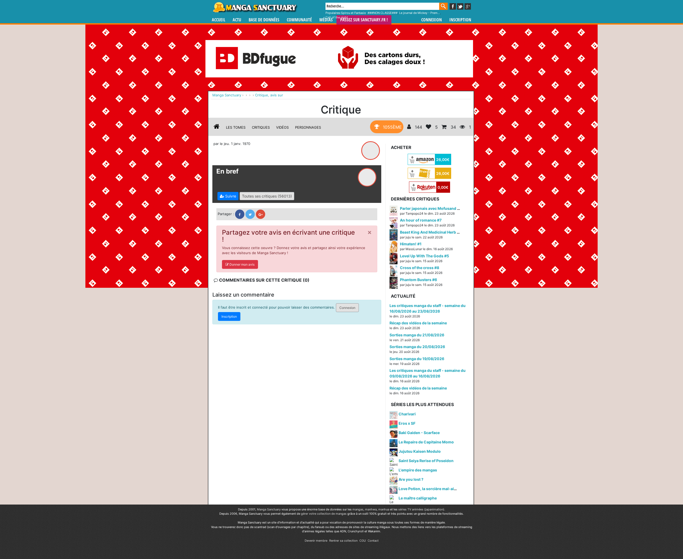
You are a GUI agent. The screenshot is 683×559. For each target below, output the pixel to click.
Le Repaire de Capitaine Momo (426, 442)
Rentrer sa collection (343, 540)
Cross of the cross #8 (419, 267)
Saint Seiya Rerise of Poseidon (426, 460)
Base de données (264, 19)
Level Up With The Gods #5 (424, 256)
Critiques (261, 127)
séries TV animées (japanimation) (421, 509)
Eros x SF (407, 423)
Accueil (218, 19)
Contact (373, 540)
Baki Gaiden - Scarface (419, 432)
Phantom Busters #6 (418, 279)
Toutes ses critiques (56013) (267, 196)
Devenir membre (316, 540)
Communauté (299, 19)
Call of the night (336, 17)
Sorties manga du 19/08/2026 (417, 358)
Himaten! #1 (411, 244)
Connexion (431, 19)
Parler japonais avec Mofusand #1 (430, 208)
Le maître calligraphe (418, 498)
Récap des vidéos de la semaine (418, 323)
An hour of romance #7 (421, 220)
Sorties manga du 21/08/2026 (417, 335)
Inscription (460, 19)
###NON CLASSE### (383, 13)
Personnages (308, 127)
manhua (383, 509)
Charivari (407, 414)
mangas (357, 509)
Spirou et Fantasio (353, 13)
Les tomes (235, 127)
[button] (228, 196)
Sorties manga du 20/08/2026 (417, 346)
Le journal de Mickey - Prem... (419, 13)
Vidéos (282, 127)
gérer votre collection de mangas (324, 513)
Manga (254, 7)
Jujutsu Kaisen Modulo (420, 451)
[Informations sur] (217, 127)
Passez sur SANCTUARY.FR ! (364, 19)
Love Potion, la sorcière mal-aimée (430, 488)
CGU (362, 540)
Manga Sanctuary (269, 509)
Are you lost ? (411, 479)
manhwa (371, 509)
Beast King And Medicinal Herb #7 (430, 232)
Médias (326, 19)
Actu (237, 19)
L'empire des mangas (418, 470)
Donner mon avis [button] (242, 264)
